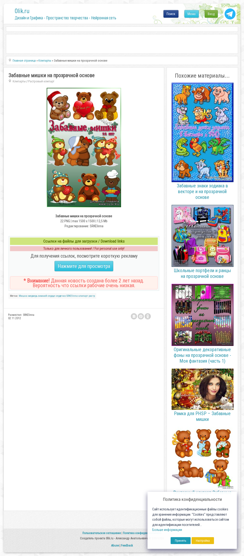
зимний (42, 295)
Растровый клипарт (41, 81)
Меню (192, 14)
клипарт (83, 295)
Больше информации (167, 530)
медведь (32, 295)
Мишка (23, 295)
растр (92, 295)
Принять (180, 540)
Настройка (203, 540)
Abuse (115, 545)
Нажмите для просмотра (84, 266)
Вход (211, 14)
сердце (51, 295)
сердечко (61, 295)
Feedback (127, 545)
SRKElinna (72, 295)
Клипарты (19, 81)
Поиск (171, 14)
